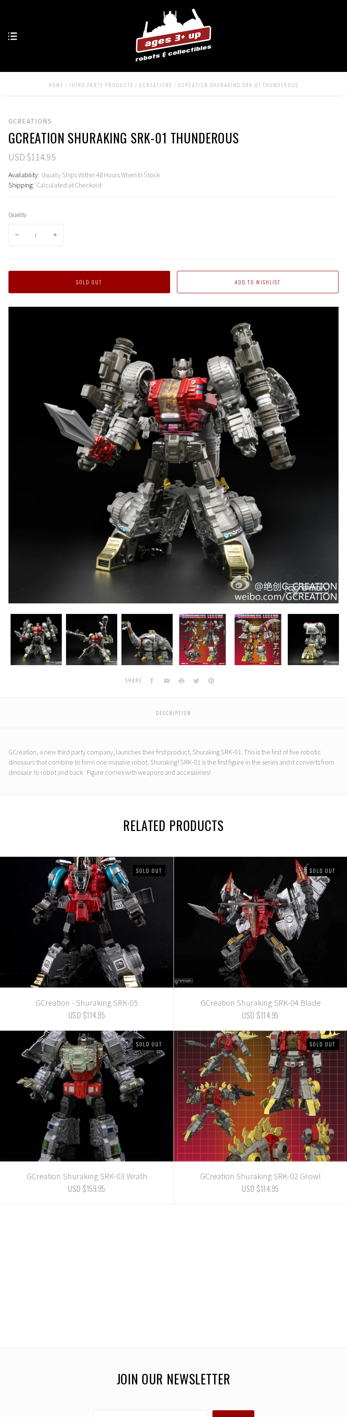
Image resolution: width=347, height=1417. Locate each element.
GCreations (30, 121)
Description (173, 712)
